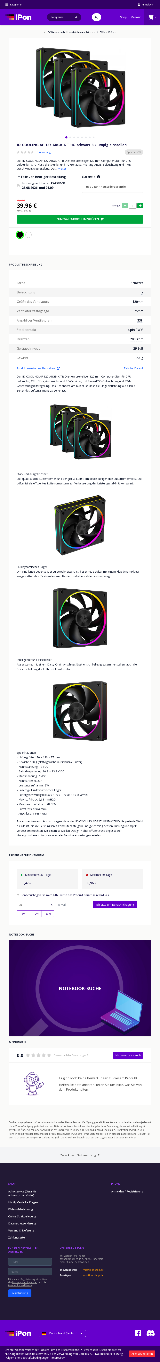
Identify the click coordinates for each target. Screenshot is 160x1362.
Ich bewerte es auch (128, 1055)
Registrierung (20, 1293)
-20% (47, 913)
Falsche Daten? (133, 368)
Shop (123, 17)
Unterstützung (72, 1247)
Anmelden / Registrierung (127, 1191)
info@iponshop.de (93, 1275)
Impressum (58, 1357)
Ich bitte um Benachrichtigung (115, 904)
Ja (142, 292)
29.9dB (138, 348)
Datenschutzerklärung (22, 1223)
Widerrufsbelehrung (20, 1209)
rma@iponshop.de (93, 1269)
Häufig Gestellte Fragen (23, 1202)
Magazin (136, 17)
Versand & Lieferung (21, 1230)
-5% (23, 913)
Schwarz (137, 283)
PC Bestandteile (56, 32)
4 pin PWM (98, 32)
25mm (138, 311)
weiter (62, 168)
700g (139, 358)
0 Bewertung (44, 152)
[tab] (66, 137)
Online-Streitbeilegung (22, 1216)
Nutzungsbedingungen (24, 1282)
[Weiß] (28, 235)
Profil (115, 1183)
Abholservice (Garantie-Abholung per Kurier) (22, 1193)
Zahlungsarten (17, 1237)
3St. (140, 320)
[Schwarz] (20, 235)
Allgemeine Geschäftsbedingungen (27, 1357)
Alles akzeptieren (142, 1354)
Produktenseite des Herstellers (36, 368)
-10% (35, 913)
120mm (111, 32)
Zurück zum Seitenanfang (78, 1155)
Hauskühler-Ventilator (79, 32)
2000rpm (136, 339)
